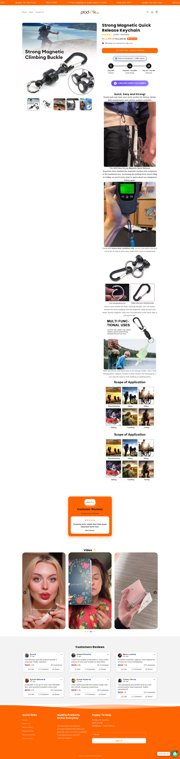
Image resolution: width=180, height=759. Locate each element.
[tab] (85, 632)
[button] (147, 12)
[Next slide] (155, 592)
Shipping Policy (28, 731)
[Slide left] (24, 104)
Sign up (119, 741)
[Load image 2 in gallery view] (46, 104)
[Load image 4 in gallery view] (73, 104)
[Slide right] (94, 104)
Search (25, 720)
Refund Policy (27, 727)
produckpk (86, 755)
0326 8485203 (109, 726)
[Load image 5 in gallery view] (86, 104)
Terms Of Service (28, 735)
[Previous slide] (24, 592)
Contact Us (26, 724)
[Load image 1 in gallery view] (33, 104)
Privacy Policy (27, 738)
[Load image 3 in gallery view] (60, 104)
